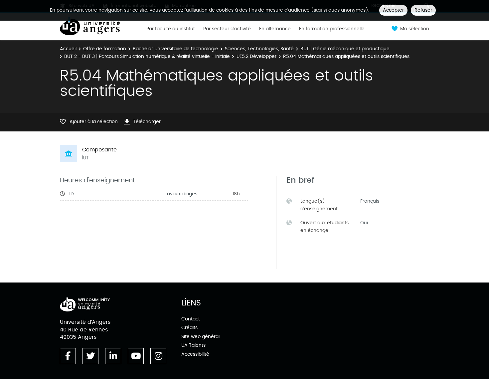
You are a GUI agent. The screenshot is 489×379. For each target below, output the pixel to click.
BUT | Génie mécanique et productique (345, 48)
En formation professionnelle (332, 29)
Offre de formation (104, 48)
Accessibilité (195, 354)
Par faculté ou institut (170, 29)
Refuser (423, 10)
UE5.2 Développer (256, 56)
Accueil (68, 48)
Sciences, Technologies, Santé (259, 48)
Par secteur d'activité (227, 29)
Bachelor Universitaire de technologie (175, 48)
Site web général (200, 336)
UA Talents (193, 345)
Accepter (393, 10)
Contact (190, 318)
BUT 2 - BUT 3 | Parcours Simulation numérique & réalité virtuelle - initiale (147, 56)
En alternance (275, 29)
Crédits (189, 327)
